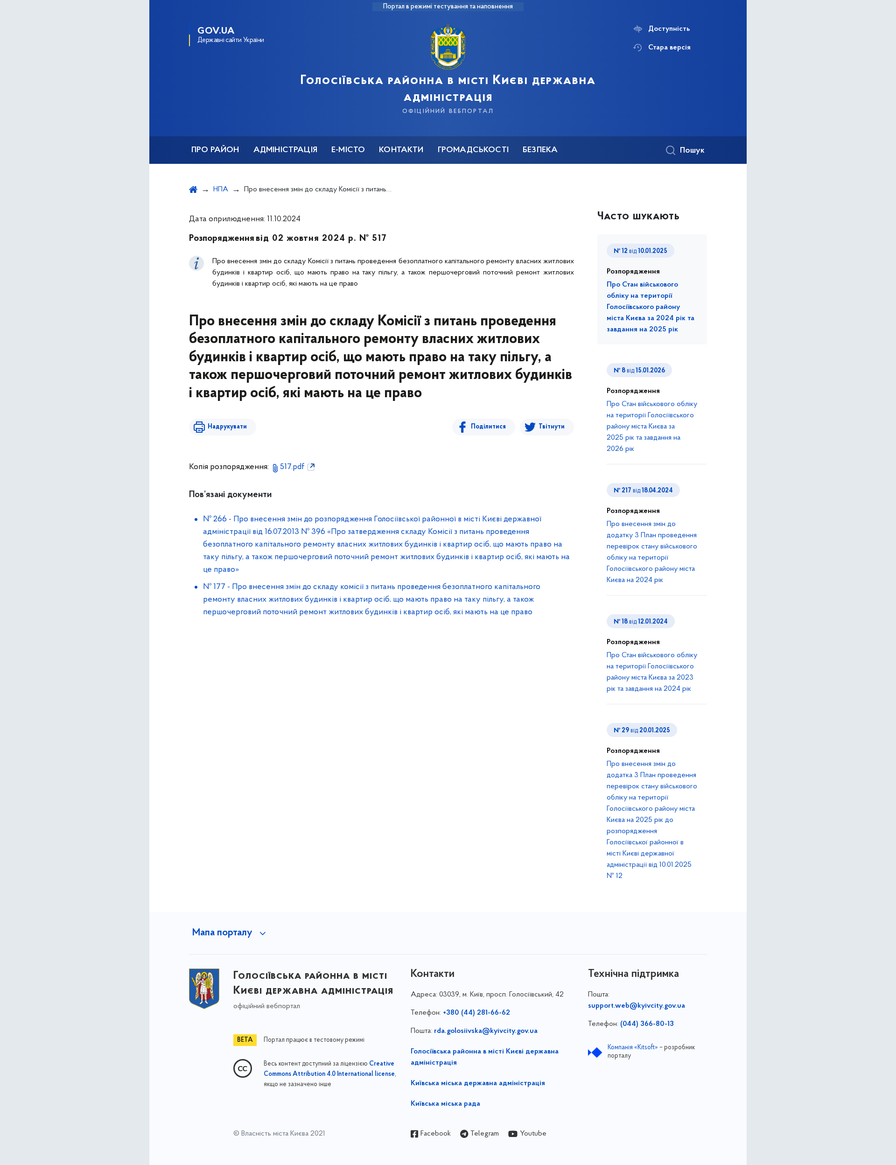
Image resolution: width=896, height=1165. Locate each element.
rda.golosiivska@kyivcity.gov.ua (486, 1031)
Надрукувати (227, 426)
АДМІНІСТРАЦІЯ (285, 150)
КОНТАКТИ (401, 150)
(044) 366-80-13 (647, 1024)
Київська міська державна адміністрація (478, 1083)
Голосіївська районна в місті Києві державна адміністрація (485, 1057)
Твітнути (552, 426)
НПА (220, 189)
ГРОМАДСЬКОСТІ (473, 150)
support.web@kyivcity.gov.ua (636, 1006)
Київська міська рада (445, 1104)
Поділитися (488, 426)
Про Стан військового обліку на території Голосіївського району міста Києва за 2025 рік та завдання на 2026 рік (652, 426)
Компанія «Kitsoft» (633, 1047)
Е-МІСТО (348, 150)
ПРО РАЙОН (215, 150)
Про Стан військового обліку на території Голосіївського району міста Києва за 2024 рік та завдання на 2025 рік (650, 307)
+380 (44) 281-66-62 (476, 1013)
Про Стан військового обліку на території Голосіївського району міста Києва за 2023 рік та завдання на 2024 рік (652, 672)
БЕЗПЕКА (540, 150)
